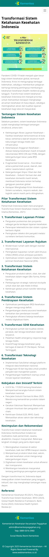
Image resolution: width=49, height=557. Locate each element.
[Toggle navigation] (44, 10)
